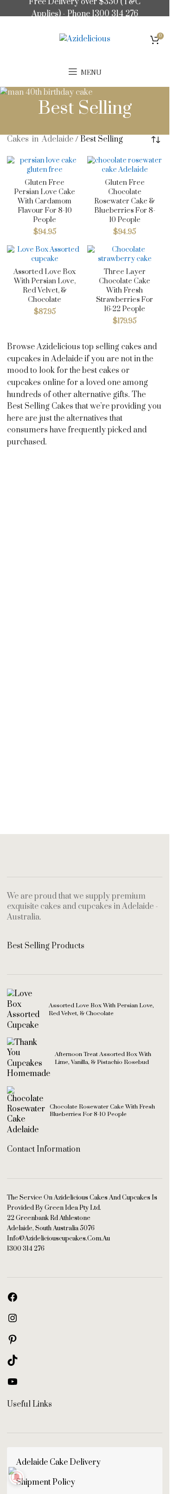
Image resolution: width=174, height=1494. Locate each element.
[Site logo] (84, 39)
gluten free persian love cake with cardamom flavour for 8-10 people (44, 201)
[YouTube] (12, 1385)
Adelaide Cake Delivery (58, 1462)
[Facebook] (12, 1300)
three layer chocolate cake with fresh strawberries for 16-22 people (124, 290)
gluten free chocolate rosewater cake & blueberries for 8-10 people (124, 201)
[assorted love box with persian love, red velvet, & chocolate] (45, 254)
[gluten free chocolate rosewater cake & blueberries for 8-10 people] (125, 165)
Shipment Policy (45, 1482)
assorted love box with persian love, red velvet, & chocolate (44, 285)
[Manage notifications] (16, 1477)
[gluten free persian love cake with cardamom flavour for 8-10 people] (45, 165)
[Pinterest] (12, 1342)
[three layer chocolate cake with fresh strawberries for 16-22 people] (125, 254)
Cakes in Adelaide (40, 139)
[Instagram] (12, 1321)
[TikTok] (12, 1363)
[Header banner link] (84, 8)
